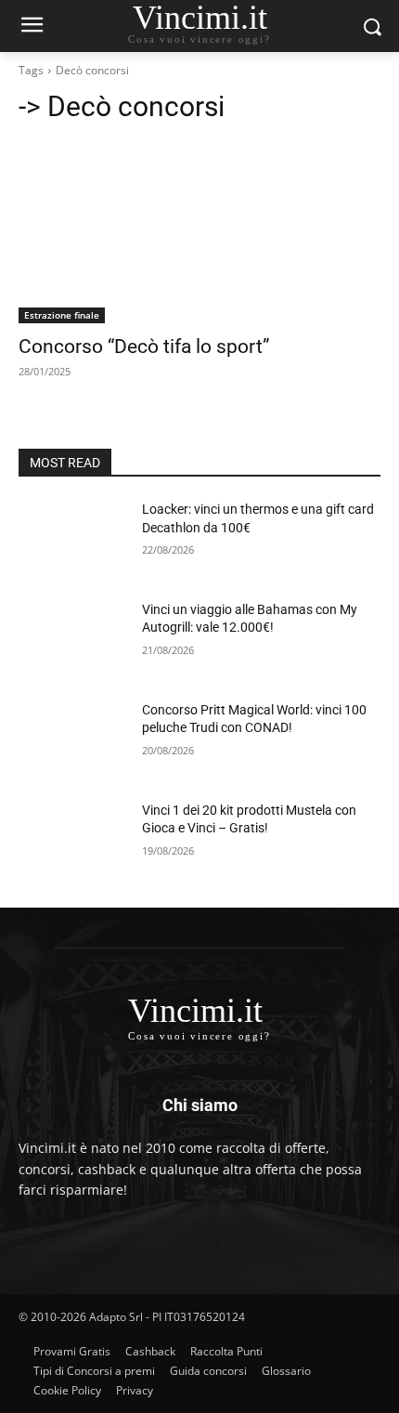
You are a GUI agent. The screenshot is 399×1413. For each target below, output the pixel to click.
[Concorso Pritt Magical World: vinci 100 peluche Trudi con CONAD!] (73, 739)
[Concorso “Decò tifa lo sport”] (199, 232)
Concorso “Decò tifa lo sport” (144, 346)
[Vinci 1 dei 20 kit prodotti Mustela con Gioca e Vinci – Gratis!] (73, 840)
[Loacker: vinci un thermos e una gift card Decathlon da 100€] (73, 539)
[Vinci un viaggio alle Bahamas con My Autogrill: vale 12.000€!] (73, 639)
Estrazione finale (61, 314)
